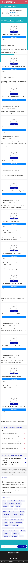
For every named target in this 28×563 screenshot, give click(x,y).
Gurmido (5, 530)
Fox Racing (22, 509)
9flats (4, 500)
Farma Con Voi (14, 525)
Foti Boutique (6, 525)
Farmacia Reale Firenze (8, 528)
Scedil (10, 530)
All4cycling (18, 503)
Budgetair (10, 500)
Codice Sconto (8, 6)
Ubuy (18, 517)
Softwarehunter (18, 522)
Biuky (15, 500)
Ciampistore (5, 517)
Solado (11, 522)
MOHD (21, 536)
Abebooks (11, 503)
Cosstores (16, 6)
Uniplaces (5, 522)
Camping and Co (6, 533)
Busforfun (16, 530)
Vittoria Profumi (16, 533)
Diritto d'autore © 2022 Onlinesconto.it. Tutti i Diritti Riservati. (14, 561)
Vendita (19, 20)
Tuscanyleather (6, 536)
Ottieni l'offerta (14, 37)
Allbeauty (18, 506)
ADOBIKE (22, 511)
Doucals (15, 514)
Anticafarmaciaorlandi (7, 509)
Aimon (12, 506)
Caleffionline (21, 500)
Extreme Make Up (7, 514)
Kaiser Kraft (20, 519)
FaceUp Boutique (19, 528)
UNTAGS (23, 530)
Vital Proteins (6, 519)
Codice (10, 20)
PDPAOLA (13, 517)
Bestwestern (5, 506)
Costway (21, 514)
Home (2, 6)
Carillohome (14, 536)
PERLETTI (13, 519)
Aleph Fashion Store (13, 511)
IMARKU (5, 511)
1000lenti (5, 503)
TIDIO (16, 509)
